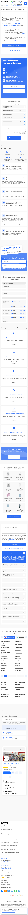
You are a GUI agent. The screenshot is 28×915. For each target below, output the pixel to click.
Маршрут (8, 772)
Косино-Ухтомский (19, 687)
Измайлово (3, 687)
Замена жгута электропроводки (8, 124)
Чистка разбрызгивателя (7, 114)
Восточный (3, 682)
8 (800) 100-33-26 (5, 861)
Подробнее (14, 344)
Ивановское (17, 684)
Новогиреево (18, 689)
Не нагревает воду (6, 310)
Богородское (4, 679)
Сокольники (17, 696)
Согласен (24, 911)
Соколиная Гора (4, 696)
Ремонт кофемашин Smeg (7, 837)
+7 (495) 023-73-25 (17, 1)
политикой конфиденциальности (19, 268)
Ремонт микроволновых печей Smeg (10, 842)
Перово (16, 691)
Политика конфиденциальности (14, 901)
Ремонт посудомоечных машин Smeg (10, 839)
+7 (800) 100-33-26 (17, 4)
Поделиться (2, 891)
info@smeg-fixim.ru (5, 865)
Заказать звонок (14, 456)
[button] (2, 637)
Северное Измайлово (20, 694)
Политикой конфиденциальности (14, 723)
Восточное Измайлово (20, 682)
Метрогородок (4, 689)
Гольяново (3, 684)
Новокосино (4, 691)
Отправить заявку (14, 91)
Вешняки (17, 679)
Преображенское (5, 694)
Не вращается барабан (5, 306)
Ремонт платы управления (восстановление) (7, 107)
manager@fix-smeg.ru (6, 868)
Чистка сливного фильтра (7, 117)
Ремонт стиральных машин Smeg (9, 845)
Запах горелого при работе (6, 318)
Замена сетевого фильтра (7, 121)
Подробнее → (22, 301)
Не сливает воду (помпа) (6, 302)
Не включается (5, 313)
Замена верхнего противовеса (8, 110)
